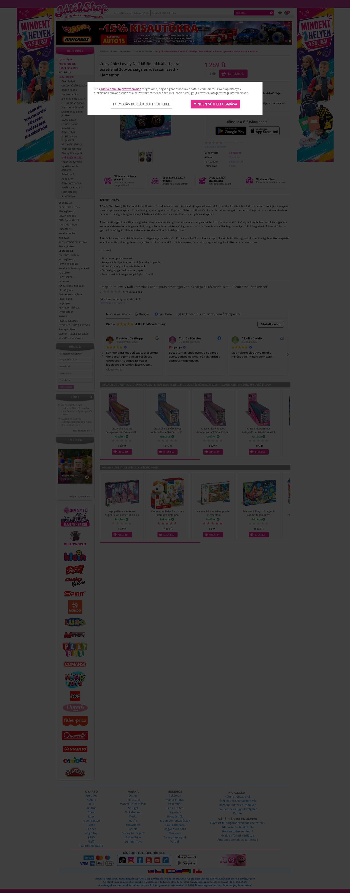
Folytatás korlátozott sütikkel (141, 104)
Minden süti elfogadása (215, 104)
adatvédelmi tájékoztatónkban (120, 89)
